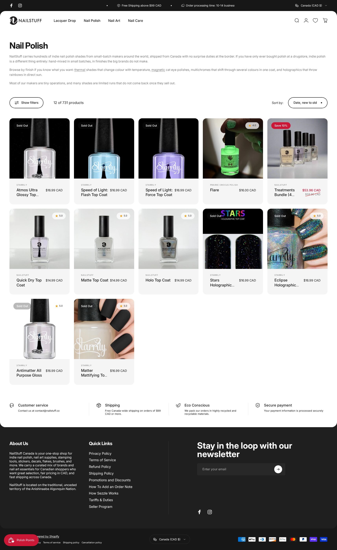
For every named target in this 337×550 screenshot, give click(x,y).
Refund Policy (100, 467)
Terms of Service (102, 460)
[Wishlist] (315, 20)
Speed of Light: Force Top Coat (159, 192)
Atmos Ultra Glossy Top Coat (27, 195)
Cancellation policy (92, 542)
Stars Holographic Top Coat (221, 285)
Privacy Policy (100, 453)
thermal (79, 70)
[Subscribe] (278, 469)
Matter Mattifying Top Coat (94, 375)
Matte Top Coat (94, 280)
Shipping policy (71, 542)
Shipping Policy (101, 473)
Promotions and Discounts (110, 480)
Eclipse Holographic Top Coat (285, 285)
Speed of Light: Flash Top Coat (94, 192)
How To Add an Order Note (110, 487)
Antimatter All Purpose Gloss (29, 373)
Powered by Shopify (46, 536)
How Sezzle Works (103, 493)
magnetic (158, 70)
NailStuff (280, 185)
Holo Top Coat (158, 280)
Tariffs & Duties (101, 500)
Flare (214, 190)
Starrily (22, 185)
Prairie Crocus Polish (224, 185)
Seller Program (100, 507)
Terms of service (52, 542)
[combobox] (311, 5)
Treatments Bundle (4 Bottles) (284, 195)
